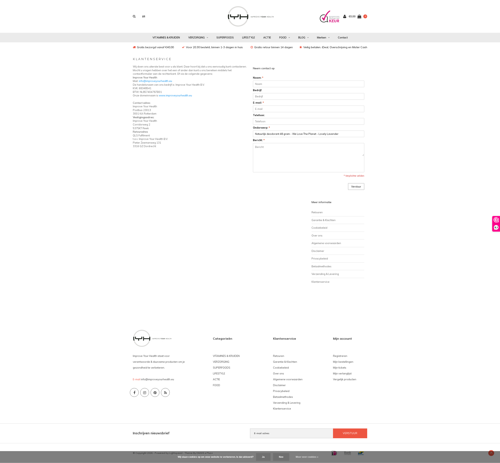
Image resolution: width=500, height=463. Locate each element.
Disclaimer (318, 250)
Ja (263, 457)
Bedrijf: (257, 90)
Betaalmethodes (321, 266)
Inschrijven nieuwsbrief (151, 433)
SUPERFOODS (225, 37)
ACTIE (267, 37)
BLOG (301, 37)
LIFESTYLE (248, 37)
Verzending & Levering (325, 273)
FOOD (283, 37)
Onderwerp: (261, 127)
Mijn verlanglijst (342, 373)
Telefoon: (259, 115)
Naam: (258, 77)
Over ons (317, 235)
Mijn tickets (339, 367)
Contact (343, 37)
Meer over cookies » (307, 457)
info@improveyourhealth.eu (155, 81)
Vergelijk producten (344, 379)
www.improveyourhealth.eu (175, 95)
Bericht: (259, 140)
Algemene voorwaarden (326, 243)
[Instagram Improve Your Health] (144, 392)
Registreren (340, 355)
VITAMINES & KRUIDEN (166, 37)
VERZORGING (196, 37)
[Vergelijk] (143, 16)
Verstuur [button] (356, 186)
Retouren (317, 212)
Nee (281, 457)
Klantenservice (320, 281)
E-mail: (258, 102)
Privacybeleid (320, 258)
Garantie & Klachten (324, 220)
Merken (321, 37)
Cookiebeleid (319, 227)
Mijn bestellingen (343, 361)
